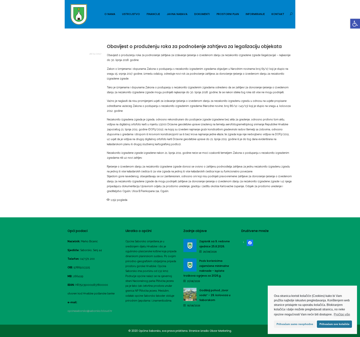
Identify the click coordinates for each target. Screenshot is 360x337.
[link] (355, 24)
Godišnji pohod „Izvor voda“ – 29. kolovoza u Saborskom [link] (214, 295)
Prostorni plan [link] (228, 14)
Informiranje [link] (255, 14)
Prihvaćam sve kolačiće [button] (335, 324)
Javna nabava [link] (177, 14)
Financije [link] (153, 14)
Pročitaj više (342, 314)
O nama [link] (109, 14)
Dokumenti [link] (202, 14)
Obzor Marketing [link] (220, 331)
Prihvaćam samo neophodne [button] (295, 324)
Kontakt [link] (278, 14)
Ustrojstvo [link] (131, 14)
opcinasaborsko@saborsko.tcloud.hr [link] (90, 310)
